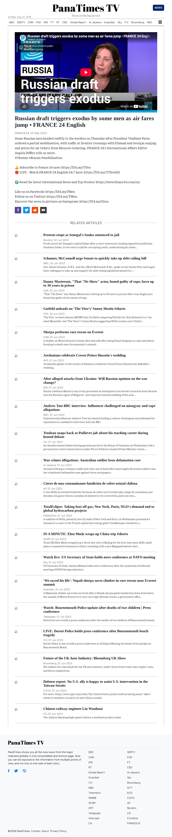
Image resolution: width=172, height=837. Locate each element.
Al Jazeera (95, 22)
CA (90, 823)
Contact (35, 831)
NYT (130, 787)
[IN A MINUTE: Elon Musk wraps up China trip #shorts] (16, 534)
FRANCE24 (133, 823)
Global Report (78, 22)
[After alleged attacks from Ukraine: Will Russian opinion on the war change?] (16, 379)
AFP (91, 808)
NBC (149, 22)
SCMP (92, 803)
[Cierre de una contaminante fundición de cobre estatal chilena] (16, 483)
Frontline (132, 818)
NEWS (158, 7)
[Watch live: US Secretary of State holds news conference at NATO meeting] (16, 557)
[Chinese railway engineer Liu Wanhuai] (16, 709)
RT (58, 22)
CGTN (130, 797)
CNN (30, 22)
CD (129, 813)
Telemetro (95, 792)
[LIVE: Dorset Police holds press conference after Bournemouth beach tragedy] (16, 631)
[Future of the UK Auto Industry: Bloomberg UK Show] (16, 658)
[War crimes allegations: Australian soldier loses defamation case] (16, 460)
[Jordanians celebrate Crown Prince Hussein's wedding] (16, 355)
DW (46, 22)
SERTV (21, 22)
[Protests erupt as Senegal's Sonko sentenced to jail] (16, 235)
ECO (129, 792)
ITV (126, 22)
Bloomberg (137, 22)
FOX (38, 22)
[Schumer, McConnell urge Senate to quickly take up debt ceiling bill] (16, 258)
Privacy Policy (58, 831)
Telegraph (95, 813)
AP (128, 803)
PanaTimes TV (86, 8)
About (45, 831)
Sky (120, 22)
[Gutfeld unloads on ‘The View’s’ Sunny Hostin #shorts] (16, 308)
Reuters (131, 808)
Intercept (94, 818)
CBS (64, 22)
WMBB (92, 797)
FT (52, 22)
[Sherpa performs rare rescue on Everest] (16, 332)
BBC (11, 22)
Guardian (109, 22)
